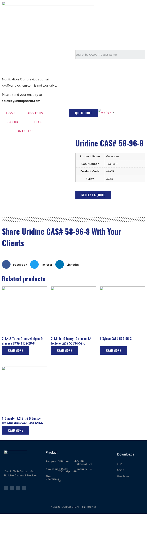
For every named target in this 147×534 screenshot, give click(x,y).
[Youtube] (18, 488)
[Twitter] (6, 488)
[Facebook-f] (12, 488)
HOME (10, 113)
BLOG (38, 122)
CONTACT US (24, 131)
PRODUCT (14, 122)
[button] (83, 113)
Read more (15, 350)
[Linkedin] (24, 488)
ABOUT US (35, 113)
